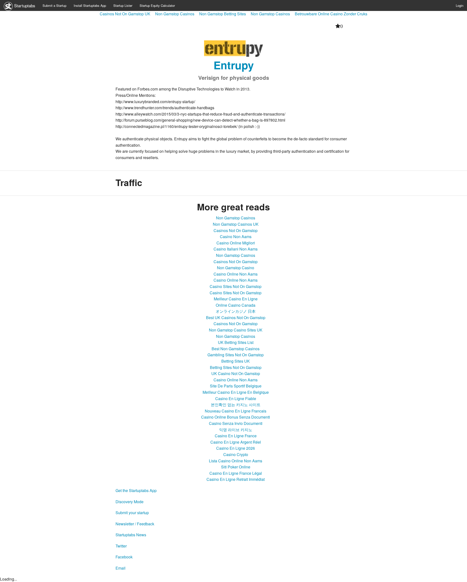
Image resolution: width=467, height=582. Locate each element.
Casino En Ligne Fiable (235, 398)
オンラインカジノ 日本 (236, 311)
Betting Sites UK (235, 361)
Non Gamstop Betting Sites (222, 14)
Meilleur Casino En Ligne (236, 299)
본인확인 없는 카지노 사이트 (235, 404)
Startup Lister (122, 5)
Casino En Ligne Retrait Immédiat (236, 479)
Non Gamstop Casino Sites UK (235, 330)
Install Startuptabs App (90, 5)
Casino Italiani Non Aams (236, 249)
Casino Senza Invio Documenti (235, 423)
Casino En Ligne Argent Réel (235, 442)
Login (459, 5)
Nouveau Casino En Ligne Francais (235, 411)
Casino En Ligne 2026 (235, 448)
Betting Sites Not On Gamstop (235, 367)
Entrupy (234, 65)
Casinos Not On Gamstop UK (125, 14)
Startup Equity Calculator (157, 5)
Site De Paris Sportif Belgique (235, 386)
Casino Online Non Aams (236, 274)
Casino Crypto (235, 454)
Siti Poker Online (235, 467)
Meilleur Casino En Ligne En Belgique (236, 392)
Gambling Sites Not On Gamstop (235, 355)
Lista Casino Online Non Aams (235, 461)
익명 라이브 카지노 (235, 429)
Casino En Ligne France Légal (235, 473)
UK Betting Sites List (235, 342)
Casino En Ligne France (236, 436)
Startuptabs (24, 5)
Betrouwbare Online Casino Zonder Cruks (331, 14)
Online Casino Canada (235, 305)
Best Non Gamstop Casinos (236, 348)
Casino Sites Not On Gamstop (235, 286)
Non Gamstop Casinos (174, 14)
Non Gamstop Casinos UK (236, 224)
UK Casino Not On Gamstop (235, 373)
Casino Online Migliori (235, 243)
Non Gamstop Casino (235, 267)
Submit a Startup (54, 5)
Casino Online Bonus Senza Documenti (235, 417)
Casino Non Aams (235, 236)
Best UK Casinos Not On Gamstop (235, 317)
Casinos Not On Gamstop (236, 230)
